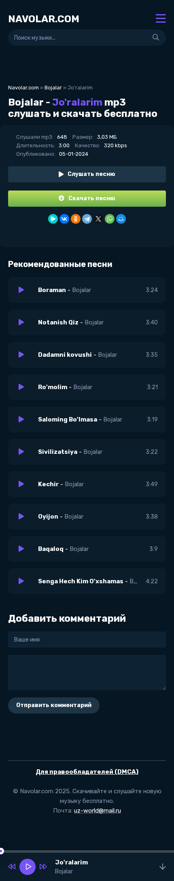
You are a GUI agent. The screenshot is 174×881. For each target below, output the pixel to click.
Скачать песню (91, 198)
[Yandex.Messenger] (53, 219)
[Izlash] (156, 38)
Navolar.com (23, 88)
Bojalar (53, 88)
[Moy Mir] (121, 219)
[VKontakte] (64, 219)
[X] (98, 219)
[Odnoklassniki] (76, 219)
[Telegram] (87, 219)
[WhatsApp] (110, 219)
